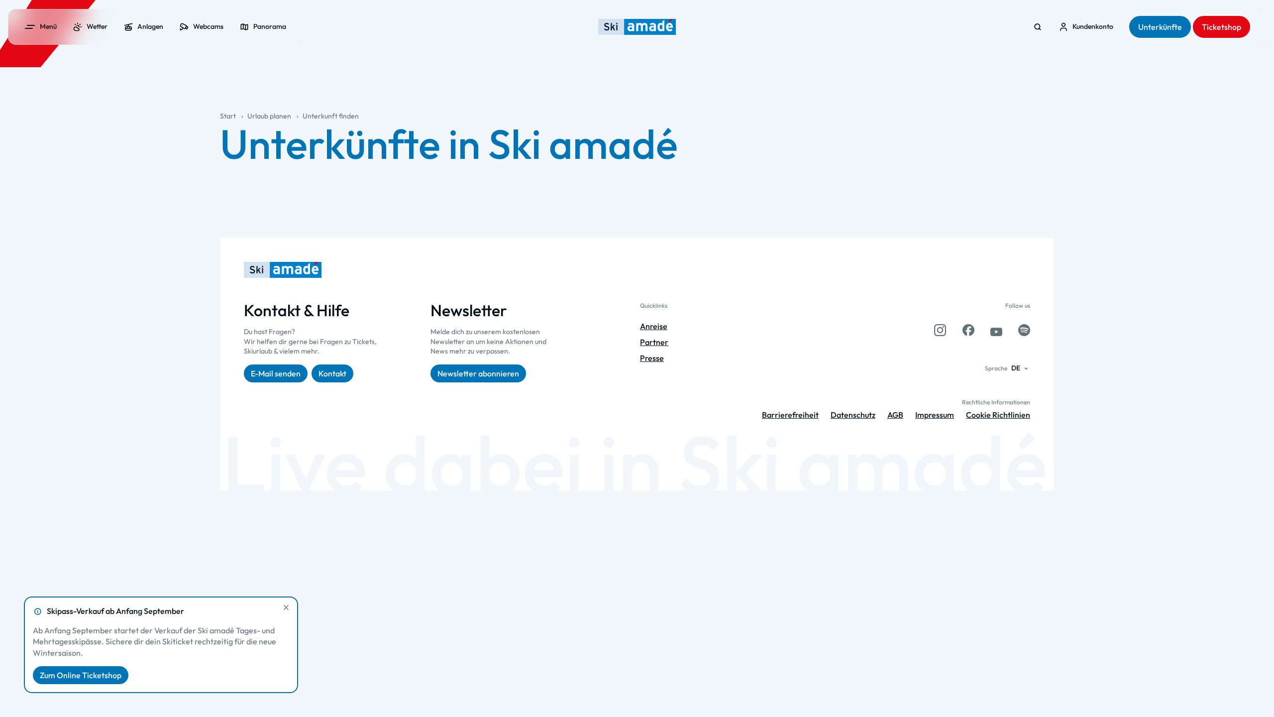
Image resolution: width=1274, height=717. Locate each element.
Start (228, 116)
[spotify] (1024, 330)
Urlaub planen (269, 116)
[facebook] (968, 330)
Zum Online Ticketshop (80, 675)
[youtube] (996, 330)
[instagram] (940, 330)
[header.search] (1038, 27)
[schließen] (286, 607)
